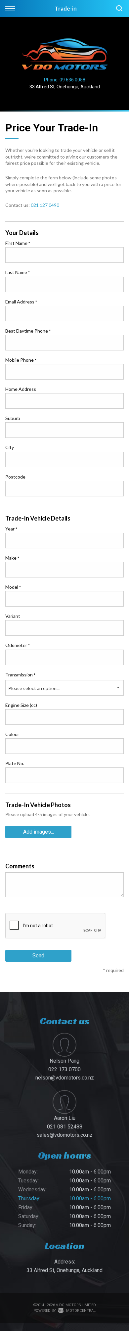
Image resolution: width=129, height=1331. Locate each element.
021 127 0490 (45, 205)
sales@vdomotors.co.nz (65, 1135)
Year (11, 528)
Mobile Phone (20, 360)
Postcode (15, 477)
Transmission (20, 674)
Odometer (17, 645)
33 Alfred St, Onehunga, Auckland (64, 86)
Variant (12, 616)
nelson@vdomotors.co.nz (64, 1078)
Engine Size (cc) (21, 705)
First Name (17, 243)
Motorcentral (81, 1310)
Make (12, 558)
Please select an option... (34, 688)
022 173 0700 (64, 1069)
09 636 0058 (72, 79)
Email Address (21, 301)
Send (38, 955)
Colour (12, 734)
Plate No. (14, 763)
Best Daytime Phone (28, 331)
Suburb (12, 418)
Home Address (20, 389)
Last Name (17, 272)
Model (13, 587)
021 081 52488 (64, 1127)
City (9, 447)
